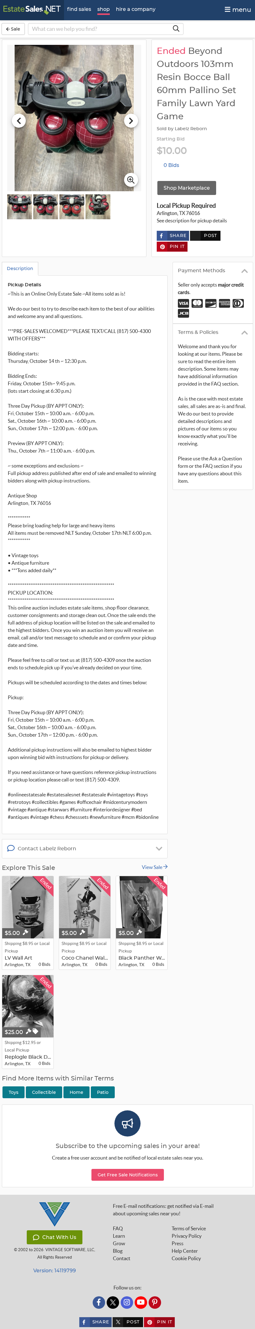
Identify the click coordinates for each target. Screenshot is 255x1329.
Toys (13, 1092)
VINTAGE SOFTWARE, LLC (69, 1249)
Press (177, 1243)
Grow (119, 1243)
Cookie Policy (186, 1258)
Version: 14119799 (54, 1271)
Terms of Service (189, 1228)
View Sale (152, 867)
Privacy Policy (187, 1236)
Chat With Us (59, 1237)
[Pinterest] (155, 1302)
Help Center (185, 1251)
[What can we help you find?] (176, 29)
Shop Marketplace (187, 188)
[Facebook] (99, 1302)
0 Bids (171, 165)
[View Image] (19, 206)
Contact (121, 1258)
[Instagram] (127, 1302)
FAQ (118, 1228)
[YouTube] (141, 1302)
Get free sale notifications (128, 1175)
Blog (118, 1251)
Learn (119, 1236)
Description (20, 268)
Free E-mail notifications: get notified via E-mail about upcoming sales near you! (163, 1209)
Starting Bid (171, 139)
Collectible (44, 1092)
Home (76, 1092)
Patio (103, 1092)
